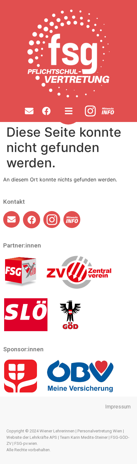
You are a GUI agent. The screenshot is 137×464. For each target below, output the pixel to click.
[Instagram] (90, 111)
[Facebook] (46, 111)
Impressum (118, 407)
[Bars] (68, 111)
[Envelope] (29, 111)
